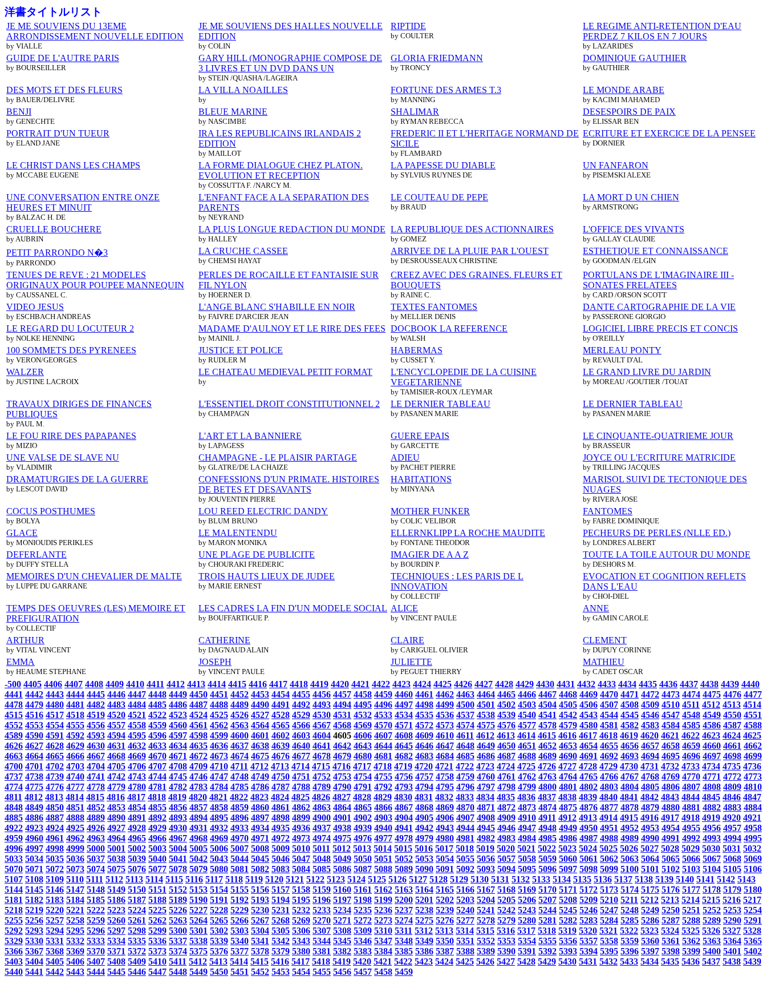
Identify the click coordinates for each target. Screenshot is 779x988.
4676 (280, 756)
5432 (608, 961)
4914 (608, 817)
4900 (322, 817)
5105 (732, 869)
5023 (567, 848)
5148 (96, 889)
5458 (383, 972)
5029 (690, 848)
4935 (280, 828)
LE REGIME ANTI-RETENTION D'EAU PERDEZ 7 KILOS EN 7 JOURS (662, 31)
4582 (629, 725)
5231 (280, 910)
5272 (363, 920)
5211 (629, 900)
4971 (260, 838)
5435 (670, 961)
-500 (13, 684)
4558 (137, 725)
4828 (362, 797)
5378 (260, 951)
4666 (75, 756)
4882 (712, 807)
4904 (404, 817)
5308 (342, 930)
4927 (116, 828)
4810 (753, 787)
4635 (198, 746)
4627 (34, 746)
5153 (198, 889)
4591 (55, 735)
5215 (711, 900)
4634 (178, 746)
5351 (465, 941)
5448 (178, 972)
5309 (363, 930)
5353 (506, 941)
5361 (671, 941)
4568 (342, 725)
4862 (301, 807)
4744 (157, 776)
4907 (465, 817)
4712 (259, 766)
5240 (465, 910)
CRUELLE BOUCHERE (54, 229)
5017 (444, 848)
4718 (383, 766)
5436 (690, 961)
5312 (424, 930)
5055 (465, 859)
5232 (301, 910)
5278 (486, 920)
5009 (280, 848)
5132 (521, 879)
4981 (465, 838)
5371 (116, 951)
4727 (567, 766)
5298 (137, 930)
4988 (609, 838)
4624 (732, 735)
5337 (178, 941)
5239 (445, 910)
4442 (34, 694)
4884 (753, 807)
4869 (445, 807)
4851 (75, 807)
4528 (280, 715)
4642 (342, 746)
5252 (712, 910)
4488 (219, 704)
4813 (54, 797)
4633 (157, 746)
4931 (198, 828)
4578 (547, 725)
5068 (732, 859)
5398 (671, 951)
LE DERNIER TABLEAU (440, 404)
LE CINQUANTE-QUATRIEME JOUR (658, 436)
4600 (239, 735)
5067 (712, 859)
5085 (322, 869)
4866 (383, 807)
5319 (567, 930)
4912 (567, 817)
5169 (527, 889)
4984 (527, 838)
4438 (709, 684)
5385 (404, 951)
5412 (198, 961)
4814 (75, 797)
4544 (609, 715)
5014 (383, 848)
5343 (301, 941)
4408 (94, 684)
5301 (198, 930)
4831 (424, 797)
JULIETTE (411, 662)
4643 (363, 746)
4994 (732, 838)
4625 (752, 735)
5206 (527, 900)
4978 (404, 838)
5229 (239, 910)
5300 (178, 930)
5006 (219, 848)
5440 (14, 972)
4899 (301, 817)
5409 (137, 961)
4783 (198, 787)
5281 (547, 920)
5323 (649, 930)
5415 (259, 961)
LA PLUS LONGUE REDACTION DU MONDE (292, 229)
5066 (691, 859)
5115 (174, 879)
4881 (691, 807)
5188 (157, 900)
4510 (671, 704)
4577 (527, 725)
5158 (301, 889)
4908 (486, 817)
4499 (445, 704)
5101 (650, 869)
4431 (566, 684)
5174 (629, 889)
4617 (588, 735)
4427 (483, 684)
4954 (671, 828)
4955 (691, 828)
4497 (404, 704)
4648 (465, 746)
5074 (96, 869)
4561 (198, 725)
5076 (137, 869)
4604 (322, 735)
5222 (96, 910)
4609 (424, 735)
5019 (485, 848)
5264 (198, 920)
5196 (322, 900)
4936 (301, 828)
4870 (465, 807)
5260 (116, 920)
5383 (363, 951)
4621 (670, 735)
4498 (424, 704)
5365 (753, 941)
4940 (383, 828)
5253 (732, 910)
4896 (239, 817)
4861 (280, 807)
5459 (404, 972)
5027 (649, 848)
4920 (732, 817)
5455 (322, 972)
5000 (96, 848)
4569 (363, 725)
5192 (239, 900)
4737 (14, 776)
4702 (55, 766)
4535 (424, 715)
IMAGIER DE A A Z (430, 554)
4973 (301, 838)
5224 (137, 910)
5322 (629, 930)
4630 (96, 746)
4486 (178, 704)
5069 (753, 859)
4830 (403, 797)
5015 (403, 848)
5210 (609, 900)
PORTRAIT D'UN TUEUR (57, 133)
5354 (527, 941)
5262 (157, 920)
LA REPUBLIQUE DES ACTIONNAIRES (472, 229)
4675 (260, 756)
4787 (280, 787)
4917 (670, 817)
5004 (178, 848)
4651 (527, 746)
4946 (506, 828)
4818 (157, 797)
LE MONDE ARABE (623, 90)
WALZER (25, 372)
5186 (116, 900)
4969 (219, 838)
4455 (301, 694)
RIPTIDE (408, 26)
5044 (239, 859)
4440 (750, 684)
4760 (486, 776)
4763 (547, 776)
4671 (178, 756)
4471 (629, 694)
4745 (178, 776)
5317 (526, 930)
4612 (485, 735)
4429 (525, 684)
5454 (301, 972)
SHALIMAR (415, 111)
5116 (194, 879)
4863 (322, 807)
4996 (14, 848)
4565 (280, 725)
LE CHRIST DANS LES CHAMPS (73, 165)
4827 (341, 797)
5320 (588, 930)
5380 (301, 951)
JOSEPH (215, 662)
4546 (650, 715)
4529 (301, 715)
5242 (506, 910)
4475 (712, 694)
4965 (137, 838)
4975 (342, 838)
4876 (588, 807)
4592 (75, 735)
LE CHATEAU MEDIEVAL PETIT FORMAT (285, 372)
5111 (94, 879)
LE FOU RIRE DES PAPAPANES (71, 436)
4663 (14, 756)
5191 (219, 900)
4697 (712, 756)
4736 (752, 766)
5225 (157, 910)
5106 (753, 869)
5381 (322, 951)
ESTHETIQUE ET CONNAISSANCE (655, 251)
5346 (363, 941)
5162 (383, 889)
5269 (301, 920)
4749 (260, 776)
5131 (500, 879)
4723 (485, 766)
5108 (34, 879)
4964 (116, 838)
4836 (526, 797)
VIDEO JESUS (35, 307)
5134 (562, 879)
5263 (178, 920)
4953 (650, 828)
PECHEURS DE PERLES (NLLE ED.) (657, 533)
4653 (568, 746)
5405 (55, 961)
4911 (547, 817)
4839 (588, 797)
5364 (732, 941)
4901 (342, 817)
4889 (96, 817)
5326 (711, 930)
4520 (116, 715)
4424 (422, 684)
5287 (671, 920)
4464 (486, 694)
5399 (691, 951)
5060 (568, 859)
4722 (465, 766)
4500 (465, 704)
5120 (274, 879)
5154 (219, 889)
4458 (363, 694)
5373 (157, 951)
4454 (280, 694)
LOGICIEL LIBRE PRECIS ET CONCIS (660, 328)
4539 (506, 715)
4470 (609, 694)
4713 (280, 766)
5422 (403, 961)
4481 (75, 704)
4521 (137, 715)
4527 (260, 715)
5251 (691, 910)
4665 (55, 756)
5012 (341, 848)
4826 (321, 797)
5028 (670, 848)
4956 (712, 828)
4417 (278, 684)
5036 (75, 859)
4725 (526, 766)
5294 (55, 930)
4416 (258, 684)
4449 (178, 694)
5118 (234, 879)
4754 (363, 776)
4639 (280, 746)
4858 (219, 807)
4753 (342, 776)
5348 (404, 941)
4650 (506, 746)
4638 (260, 746)
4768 (650, 776)
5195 (301, 900)
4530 (322, 715)
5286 (650, 920)
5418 (321, 961)
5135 (582, 879)
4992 (691, 838)
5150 (137, 889)
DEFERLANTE (36, 554)
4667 (96, 756)
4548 (691, 715)
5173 (609, 889)
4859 (239, 807)
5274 (404, 920)
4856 (178, 807)
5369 (75, 951)
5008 (260, 848)
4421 (360, 684)
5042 (198, 859)
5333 (96, 941)
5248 (629, 910)
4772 (732, 776)
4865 (363, 807)
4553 (34, 725)
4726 (547, 766)
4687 (506, 756)
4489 (239, 704)
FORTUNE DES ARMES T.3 (446, 90)
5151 (157, 889)
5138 (644, 879)
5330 (34, 941)
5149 (116, 889)
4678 (322, 756)
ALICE (404, 608)
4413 (196, 684)
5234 (342, 910)
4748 (239, 776)
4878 (629, 807)
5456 (342, 972)
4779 (116, 787)
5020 (506, 848)
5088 (383, 869)
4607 (383, 735)
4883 (732, 807)
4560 (178, 725)
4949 (568, 828)
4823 (259, 797)
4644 (383, 746)
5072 (55, 869)
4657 (650, 746)
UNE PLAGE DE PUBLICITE (256, 554)
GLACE (22, 533)
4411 (155, 684)
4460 (404, 694)
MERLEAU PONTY (622, 350)
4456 (322, 694)
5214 (690, 900)
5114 (154, 879)
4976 (363, 838)
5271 (342, 920)
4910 (527, 817)
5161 (363, 889)
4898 (280, 817)
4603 (301, 735)
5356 (568, 941)
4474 (691, 694)
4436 (668, 684)
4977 (383, 838)
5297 (116, 930)
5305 (280, 930)
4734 (711, 766)
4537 (465, 715)
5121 (295, 879)
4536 (445, 715)
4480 (55, 704)
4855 (157, 807)
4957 (732, 828)
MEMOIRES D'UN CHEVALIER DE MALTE (94, 576)
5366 (14, 951)
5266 (239, 920)
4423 (401, 684)
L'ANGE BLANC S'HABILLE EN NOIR (276, 307)
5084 (301, 869)
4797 (486, 787)
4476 (732, 694)
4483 (116, 704)
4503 (527, 704)
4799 (527, 787)
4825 (300, 797)
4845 (711, 797)
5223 (116, 910)
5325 (690, 930)
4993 (712, 838)
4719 (403, 766)
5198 (363, 900)
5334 (116, 941)
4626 (14, 746)
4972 (280, 838)
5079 (198, 869)
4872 (506, 807)
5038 (116, 859)
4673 (219, 756)
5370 (96, 951)
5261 (137, 920)
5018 (465, 848)
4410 (135, 684)
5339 (219, 941)
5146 (55, 889)
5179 (732, 889)
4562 (219, 725)
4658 (671, 746)
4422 (381, 684)
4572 (424, 725)
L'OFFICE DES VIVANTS (633, 229)
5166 (465, 889)
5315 (485, 930)
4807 (691, 787)
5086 (342, 869)
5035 (55, 859)
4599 (219, 735)
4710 (219, 766)
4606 (363, 735)
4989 (629, 838)
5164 (424, 889)
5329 (14, 941)
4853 (116, 807)
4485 (157, 704)
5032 (752, 848)
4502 (506, 704)
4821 (218, 797)
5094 (506, 869)
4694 (650, 756)
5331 (55, 941)
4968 (198, 838)
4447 (137, 694)
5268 (280, 920)
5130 (479, 879)
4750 (280, 776)
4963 (96, 838)
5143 (746, 879)
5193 (260, 900)
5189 (178, 900)
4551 (753, 715)
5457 (363, 972)
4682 (404, 756)
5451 (239, 972)
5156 (260, 889)
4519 (96, 715)
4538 (486, 715)
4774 (14, 787)
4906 (445, 817)
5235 (363, 910)
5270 (322, 920)
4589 (14, 735)
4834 (485, 797)
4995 (753, 838)
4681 (383, 756)
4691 (588, 756)
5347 (383, 941)
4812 (34, 797)
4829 (383, 797)
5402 (753, 951)
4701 (34, 766)
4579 (568, 725)
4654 (588, 746)
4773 (753, 776)
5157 (280, 889)
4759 (465, 776)
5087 (363, 869)
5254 (753, 910)
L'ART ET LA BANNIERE (250, 436)
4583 (650, 725)
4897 (260, 817)
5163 (404, 889)
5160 (342, 889)
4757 (424, 776)
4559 (157, 725)
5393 (568, 951)
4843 (670, 797)
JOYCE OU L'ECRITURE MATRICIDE (659, 457)
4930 (178, 828)
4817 (136, 797)
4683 (424, 756)
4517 (55, 715)
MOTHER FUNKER (430, 511)
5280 (527, 920)
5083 (280, 869)
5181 (14, 900)
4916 (649, 817)
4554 (55, 725)
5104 (712, 869)
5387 (445, 951)
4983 (506, 838)
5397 (650, 951)
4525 (219, 715)
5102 (671, 869)
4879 (650, 807)
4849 (34, 807)
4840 (608, 797)
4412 (176, 684)
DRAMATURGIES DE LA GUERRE (77, 479)
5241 (486, 910)
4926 (96, 828)
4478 (14, 704)
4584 (671, 725)
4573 (445, 725)
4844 (690, 797)
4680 (363, 756)
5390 (506, 951)
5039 (137, 859)
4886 (34, 817)
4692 (609, 756)
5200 (404, 900)
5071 (34, 869)
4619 (629, 735)
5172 (588, 889)
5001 (116, 848)
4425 (442, 684)
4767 (629, 776)
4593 (96, 735)
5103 (691, 869)
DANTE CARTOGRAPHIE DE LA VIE (659, 307)
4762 (527, 776)
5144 (14, 889)
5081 (239, 869)
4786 (260, 787)
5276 (445, 920)
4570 (383, 725)
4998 (55, 848)
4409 (115, 684)
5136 (603, 879)
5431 (588, 961)
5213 (670, 900)
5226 (178, 910)
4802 (588, 787)
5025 (608, 848)
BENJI (18, 111)
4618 (608, 735)
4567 (322, 725)
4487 (198, 704)
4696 (691, 756)
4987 (588, 838)
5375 (198, 951)
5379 (280, 951)
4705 (116, 766)
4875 (568, 807)
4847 (752, 797)
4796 (465, 787)
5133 (541, 879)
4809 (732, 787)
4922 (14, 828)
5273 (383, 920)
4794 (424, 787)
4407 (73, 684)
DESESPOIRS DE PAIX (629, 111)
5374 (178, 951)
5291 (753, 920)
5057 (506, 859)
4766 (609, 776)
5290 (732, 920)
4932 (219, 828)
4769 (671, 776)
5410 (157, 961)
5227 (198, 910)
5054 (445, 859)
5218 (14, 910)
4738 (34, 776)
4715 (321, 766)
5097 (568, 869)
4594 (116, 735)
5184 (75, 900)
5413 (218, 961)
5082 (260, 869)
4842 (649, 797)
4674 (239, 756)
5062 (609, 859)
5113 (134, 879)
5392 (547, 951)
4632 (137, 746)
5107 (14, 879)
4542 (568, 715)
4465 (506, 694)
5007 (239, 848)
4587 (732, 725)
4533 (383, 715)
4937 (322, 828)
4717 (362, 766)
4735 (732, 766)
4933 (239, 828)
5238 (424, 910)
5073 (75, 869)
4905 (424, 817)
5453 (280, 972)
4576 (506, 725)
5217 (752, 900)
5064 (650, 859)
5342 (280, 941)
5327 (732, 930)
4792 (383, 787)
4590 (34, 735)
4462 (445, 694)
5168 (506, 889)
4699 (753, 756)
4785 (239, 787)
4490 (260, 704)
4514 (752, 704)
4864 (342, 807)
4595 (137, 735)
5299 (157, 930)
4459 (383, 694)
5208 (568, 900)
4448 (157, 694)
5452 (260, 972)
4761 (506, 776)
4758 (445, 776)
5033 (14, 859)
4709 (198, 766)
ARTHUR (25, 640)
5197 (342, 900)
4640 (301, 746)
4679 (342, 756)
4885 (14, 817)
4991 (671, 838)
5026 (629, 848)
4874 (547, 807)
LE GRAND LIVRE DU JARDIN (647, 372)
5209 (588, 900)
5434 (649, 961)
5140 (685, 879)
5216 (732, 900)
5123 (336, 879)
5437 (711, 961)
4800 (547, 787)
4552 (14, 725)
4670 (157, 756)
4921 (752, 817)
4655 (609, 746)
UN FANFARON (615, 165)
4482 (96, 704)
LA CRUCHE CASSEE (243, 251)
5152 (178, 889)
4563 (239, 725)
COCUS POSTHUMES (50, 511)
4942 (424, 828)
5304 (260, 930)
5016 (424, 848)
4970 (239, 838)
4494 (342, 704)
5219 (34, 910)
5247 (609, 910)
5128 (438, 879)
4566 (301, 725)
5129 (459, 879)
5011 (321, 848)
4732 (670, 766)
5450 (219, 972)
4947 (527, 828)
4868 (424, 807)
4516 (34, 715)
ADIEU (405, 457)
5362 (691, 941)
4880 (671, 807)
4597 (178, 735)
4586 (712, 725)
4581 (609, 725)
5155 (239, 889)
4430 (545, 684)
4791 (363, 787)
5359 (629, 941)
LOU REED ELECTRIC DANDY (263, 511)
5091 (445, 869)
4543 (588, 715)
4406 (53, 684)
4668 (116, 756)
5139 (664, 879)
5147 (75, 889)
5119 (254, 879)
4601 (260, 735)
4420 (340, 684)
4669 (137, 756)
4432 (586, 684)
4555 (75, 725)
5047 (301, 859)
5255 (14, 920)
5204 (486, 900)
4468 (568, 694)
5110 (75, 879)
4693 (629, 756)
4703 (75, 766)
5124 (356, 879)
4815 (95, 797)
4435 (648, 684)
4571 (404, 725)
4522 (157, 715)
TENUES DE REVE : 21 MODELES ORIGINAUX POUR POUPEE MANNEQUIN (95, 280)
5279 (506, 920)
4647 (445, 746)
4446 (116, 694)
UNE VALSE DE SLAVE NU (62, 457)
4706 (137, 766)
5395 (609, 951)
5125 (377, 879)
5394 (588, 951)
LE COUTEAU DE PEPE (439, 197)
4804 (629, 787)
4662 (753, 746)
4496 (383, 704)
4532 (363, 715)
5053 (424, 859)
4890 (116, 817)
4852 (96, 807)
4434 (627, 684)
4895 (219, 817)
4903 (383, 817)
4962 (75, 838)
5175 (650, 889)
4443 (55, 694)
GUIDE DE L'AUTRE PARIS (62, 58)
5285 (629, 920)
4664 (34, 756)
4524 (198, 715)
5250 (671, 910)
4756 (404, 776)
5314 (465, 930)
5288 (691, 920)
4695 (671, 756)
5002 (137, 848)
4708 (178, 766)
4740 (75, 776)
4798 (506, 787)
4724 (506, 766)
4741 (96, 776)
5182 (34, 900)
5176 (671, 889)
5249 (650, 910)
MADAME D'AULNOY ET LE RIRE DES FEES (292, 328)
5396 (629, 951)
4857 (198, 807)
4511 (691, 704)
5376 (219, 951)
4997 (34, 848)
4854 (137, 807)
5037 (96, 859)
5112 (114, 879)
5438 (732, 961)
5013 (362, 848)
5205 (506, 900)
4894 (198, 817)
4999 (75, 848)
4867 (404, 807)
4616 (567, 735)
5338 (198, 941)
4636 (219, 746)
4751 (301, 776)
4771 (712, 776)
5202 (445, 900)
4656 (629, 746)
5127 (418, 879)
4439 (730, 684)
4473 (671, 694)
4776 (55, 787)
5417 (300, 961)
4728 (588, 766)
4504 (547, 704)
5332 (75, 941)
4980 (445, 838)
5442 (55, 972)
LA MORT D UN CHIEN (631, 197)
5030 (711, 848)
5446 (137, 972)
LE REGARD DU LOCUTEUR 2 (70, 328)
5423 (424, 961)
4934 (260, 828)
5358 (609, 941)
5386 (424, 951)
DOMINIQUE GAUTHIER (635, 58)
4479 (34, 704)
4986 (568, 838)
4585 (691, 725)
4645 (404, 746)
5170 (547, 889)
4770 (691, 776)
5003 (157, 848)
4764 (568, 776)
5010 (301, 848)
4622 (690, 735)
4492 (301, 704)
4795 (445, 787)
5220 (55, 910)
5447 (157, 972)
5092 (465, 869)
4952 (629, 828)
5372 (137, 951)
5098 (588, 869)
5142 (726, 879)
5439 (752, 961)
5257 (55, 920)
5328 (752, 930)
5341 (260, 941)
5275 (424, 920)
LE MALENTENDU (237, 533)
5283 (588, 920)
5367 (34, 951)
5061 (588, 859)
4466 (527, 694)
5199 (383, 900)
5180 (753, 889)
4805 (650, 787)
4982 (486, 838)
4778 (96, 787)
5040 (157, 859)
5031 (732, 848)
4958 (753, 828)
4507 (609, 704)
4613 (506, 735)
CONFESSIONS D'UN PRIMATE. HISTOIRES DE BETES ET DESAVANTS (288, 484)
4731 (649, 766)
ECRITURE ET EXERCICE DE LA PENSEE (669, 133)
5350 (445, 941)
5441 (34, 972)
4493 (322, 704)
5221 (75, 910)
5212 (649, 900)
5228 (219, 910)
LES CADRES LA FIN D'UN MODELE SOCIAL (292, 608)
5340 (239, 941)
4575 (486, 725)
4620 (649, 735)
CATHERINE (224, 640)
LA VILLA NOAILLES (243, 90)
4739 (55, 776)
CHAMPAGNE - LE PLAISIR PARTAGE (277, 457)
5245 (568, 910)
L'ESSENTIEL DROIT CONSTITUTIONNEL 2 (289, 404)
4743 (137, 776)
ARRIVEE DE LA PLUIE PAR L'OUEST (470, 251)
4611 (465, 735)
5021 (526, 848)
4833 (465, 797)
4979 (424, 838)
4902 (363, 817)
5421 (383, 961)
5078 (178, 869)
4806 (671, 787)
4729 (608, 766)
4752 (322, 776)
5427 (506, 961)
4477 (753, 694)
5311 (403, 930)
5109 (55, 879)
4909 (506, 817)
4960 (34, 838)
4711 (239, 766)
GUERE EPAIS (420, 436)
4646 (424, 746)
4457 (342, 694)
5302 (219, 930)
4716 (341, 766)
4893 (178, 817)
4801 (568, 787)
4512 (711, 704)
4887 (55, 817)
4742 (116, 776)
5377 (239, 951)
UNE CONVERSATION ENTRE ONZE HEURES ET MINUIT (83, 202)
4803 (609, 787)
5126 (397, 879)
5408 (116, 961)
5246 (588, 910)
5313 (444, 930)
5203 (465, 900)
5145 (34, 889)
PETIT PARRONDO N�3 (57, 252)
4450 (198, 694)
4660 (712, 746)
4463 (465, 694)
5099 (609, 869)
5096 (547, 869)
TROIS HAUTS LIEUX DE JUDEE (266, 576)
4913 (588, 817)
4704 (96, 766)
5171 (568, 889)
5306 (301, 930)
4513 (732, 704)
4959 (14, 838)
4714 (300, 766)
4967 (178, 838)
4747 (219, 776)
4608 (404, 735)
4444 (75, 694)
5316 (506, 930)
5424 (444, 961)
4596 (157, 735)
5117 (214, 879)
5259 (96, 920)
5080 (219, 869)
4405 (32, 684)
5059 (547, 859)
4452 (239, 694)
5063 (629, 859)
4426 (463, 684)
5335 (137, 941)
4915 (629, 817)
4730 (629, 766)
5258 (75, 920)
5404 (34, 961)
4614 (526, 735)
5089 (404, 869)
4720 (424, 766)
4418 (299, 684)
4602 (280, 735)
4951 (609, 828)
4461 (424, 694)
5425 (465, 961)
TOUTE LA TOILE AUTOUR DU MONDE (666, 554)
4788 (301, 787)
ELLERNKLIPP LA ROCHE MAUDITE (468, 533)
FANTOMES (607, 511)
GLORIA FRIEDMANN (437, 58)
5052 (404, 859)
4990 (650, 838)
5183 (55, 900)
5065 (671, 859)
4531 (342, 715)
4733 (690, 766)
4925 (75, 828)
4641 (322, 746)
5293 (34, 930)
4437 (689, 684)
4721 (444, 766)
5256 (34, 920)
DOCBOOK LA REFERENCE (449, 328)
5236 (383, 910)
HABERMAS (417, 350)
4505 (568, 704)
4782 (178, 787)
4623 (711, 735)
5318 (547, 930)
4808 (712, 787)
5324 (670, 930)
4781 (157, 787)
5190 (198, 900)
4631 (116, 746)
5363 (712, 941)
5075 (116, 869)
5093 (486, 869)
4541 (547, 715)
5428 (526, 961)
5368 (55, 951)
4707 (157, 766)
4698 (732, 756)
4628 (55, 746)
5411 (177, 961)
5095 (527, 869)
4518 (75, 715)
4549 (712, 715)
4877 (609, 807)
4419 (319, 684)
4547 (671, 715)
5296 (96, 930)
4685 (465, 756)
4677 (301, 756)
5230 (260, 910)
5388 (465, 951)
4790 (342, 787)
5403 (14, 961)
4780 (137, 787)
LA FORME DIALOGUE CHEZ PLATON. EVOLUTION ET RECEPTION (280, 170)
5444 (96, 972)
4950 (588, 828)
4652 (547, 746)
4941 (404, 828)
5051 (383, 859)
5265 (219, 920)
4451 (219, 694)
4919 (711, 817)
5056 (486, 859)
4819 (177, 797)
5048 (322, 859)
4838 (567, 797)
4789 (322, 787)
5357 (588, 941)
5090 (424, 869)
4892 (157, 817)
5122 (315, 879)
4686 (486, 756)
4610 (445, 735)
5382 (342, 951)
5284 (609, 920)
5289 (712, 920)
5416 (280, 961)
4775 (34, 787)
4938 (342, 828)
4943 (445, 828)
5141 (705, 879)
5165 (445, 889)
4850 (55, 807)
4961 (55, 838)
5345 (342, 941)
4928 (137, 828)
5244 (547, 910)
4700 (14, 766)
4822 (239, 797)
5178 (712, 889)
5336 (157, 941)
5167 (486, 889)
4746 (198, 776)
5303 (239, 930)
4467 (547, 694)
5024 (588, 848)
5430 (567, 961)
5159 (322, 889)
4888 (75, 817)
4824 (280, 797)
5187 (137, 900)
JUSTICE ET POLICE (240, 350)
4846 (732, 797)
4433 (607, 684)
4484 (137, 704)
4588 (753, 725)
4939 (363, 828)
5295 (75, 930)
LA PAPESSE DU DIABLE (443, 165)
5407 (96, 961)
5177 (691, 889)
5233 (322, 910)
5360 (650, 941)
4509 (650, 704)
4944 (465, 828)
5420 (362, 961)
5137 (623, 879)
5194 (280, 900)
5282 (568, 920)
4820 (198, 797)
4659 (691, 746)
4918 (690, 817)
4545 (629, 715)
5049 (342, 859)
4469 (588, 694)
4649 (486, 746)
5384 (383, 951)
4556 (96, 725)
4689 (547, 756)
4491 (280, 704)
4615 (547, 735)
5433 (629, 961)
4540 (527, 715)
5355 (547, 941)
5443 (75, 972)
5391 (527, 951)
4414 (217, 684)
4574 (465, 725)
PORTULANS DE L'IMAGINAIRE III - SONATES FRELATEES (658, 280)
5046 (280, 859)
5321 (608, 930)
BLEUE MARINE (232, 111)
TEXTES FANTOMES (434, 307)
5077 (157, 869)
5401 (732, 951)
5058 (527, 859)
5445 (116, 972)
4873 (527, 807)
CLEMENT (605, 640)
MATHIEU (603, 662)
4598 (198, 735)
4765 (588, 776)
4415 (237, 684)
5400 (712, 951)
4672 (198, 756)
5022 (547, 848)
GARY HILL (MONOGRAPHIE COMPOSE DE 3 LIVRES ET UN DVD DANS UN (290, 63)
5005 (198, 848)
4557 (116, 725)
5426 (485, 961)
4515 (14, 715)
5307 (322, 930)
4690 (568, 756)
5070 (14, 869)
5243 (527, 910)
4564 (260, 725)
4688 (527, 756)
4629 (75, 746)
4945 (486, 828)
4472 (650, 694)
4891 (137, 817)
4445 (96, 694)
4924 (55, 828)
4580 (588, 725)
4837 (547, 797)
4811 (13, 797)
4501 (486, 704)
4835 (506, 797)
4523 (178, 715)
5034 (34, 859)
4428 (504, 684)
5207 (547, 900)
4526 (239, 715)
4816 (116, 797)
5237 (404, 910)
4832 (444, 797)
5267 (260, 920)
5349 (424, 941)
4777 (75, 787)
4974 (322, 838)
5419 (341, 961)
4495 (363, 704)
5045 (260, 859)
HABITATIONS (421, 479)
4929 (157, 828)
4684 (445, 756)
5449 (198, 972)
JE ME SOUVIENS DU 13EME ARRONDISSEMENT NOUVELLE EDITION (95, 31)
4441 (14, 694)
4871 (486, 807)
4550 (732, 715)
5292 (14, 930)
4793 (404, 787)
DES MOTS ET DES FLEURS (64, 90)
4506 (588, 704)
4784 (219, 787)
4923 (34, 828)
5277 (465, 920)
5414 (239, 961)
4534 (404, 715)
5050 (363, 859)
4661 (732, 746)
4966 (157, 838)
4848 (14, 807)
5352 (486, 941)
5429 (547, 961)
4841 (629, 797)
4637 (239, 746)
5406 (75, 961)
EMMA (20, 662)
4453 (260, 694)
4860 (260, 807)
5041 (178, 859)
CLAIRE (407, 640)
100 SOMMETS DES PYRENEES (71, 350)
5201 (424, 900)
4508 (629, 704)
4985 (547, 838)
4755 (383, 776)
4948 (547, 828)
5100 (629, 869)
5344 (322, 941)
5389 (486, 951)
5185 (96, 900)
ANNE (596, 608)
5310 (383, 930)
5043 (219, 859)
